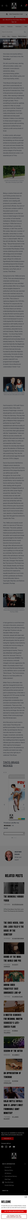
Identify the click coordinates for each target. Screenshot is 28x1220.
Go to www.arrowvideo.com (14, 1211)
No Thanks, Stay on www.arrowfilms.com (13, 1216)
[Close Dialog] (26, 1197)
